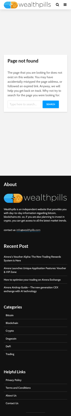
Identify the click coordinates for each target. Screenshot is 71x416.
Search (50, 104)
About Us (11, 395)
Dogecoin (11, 338)
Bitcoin (10, 315)
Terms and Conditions (18, 387)
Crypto (10, 330)
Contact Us (12, 403)
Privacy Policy (14, 380)
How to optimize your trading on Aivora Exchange (32, 279)
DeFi (8, 346)
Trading (10, 354)
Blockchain (12, 323)
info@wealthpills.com (28, 230)
